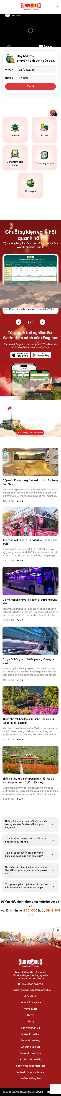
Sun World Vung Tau (30, 1078)
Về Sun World (31, 996)
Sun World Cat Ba (30, 1027)
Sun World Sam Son (30, 1046)
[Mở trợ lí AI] (54, 113)
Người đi (9, 77)
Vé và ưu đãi (30, 1008)
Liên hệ (30, 1021)
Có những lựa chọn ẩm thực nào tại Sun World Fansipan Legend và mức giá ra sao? (26, 870)
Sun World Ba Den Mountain (30, 1065)
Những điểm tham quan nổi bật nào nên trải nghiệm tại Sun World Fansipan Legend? (26, 824)
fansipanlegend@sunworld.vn (35, 990)
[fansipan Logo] (30, 6)
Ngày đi (9, 69)
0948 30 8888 (35, 984)
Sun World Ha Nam (30, 1034)
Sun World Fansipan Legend (30, 1072)
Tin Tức (30, 1015)
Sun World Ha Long (30, 1040)
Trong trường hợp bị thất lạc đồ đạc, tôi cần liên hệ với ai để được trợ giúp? (26, 886)
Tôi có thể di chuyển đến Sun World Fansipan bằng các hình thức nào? (24, 854)
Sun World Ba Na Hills (30, 1059)
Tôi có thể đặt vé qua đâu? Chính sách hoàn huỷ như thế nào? (26, 840)
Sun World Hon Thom (30, 1053)
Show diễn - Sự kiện (30, 1002)
